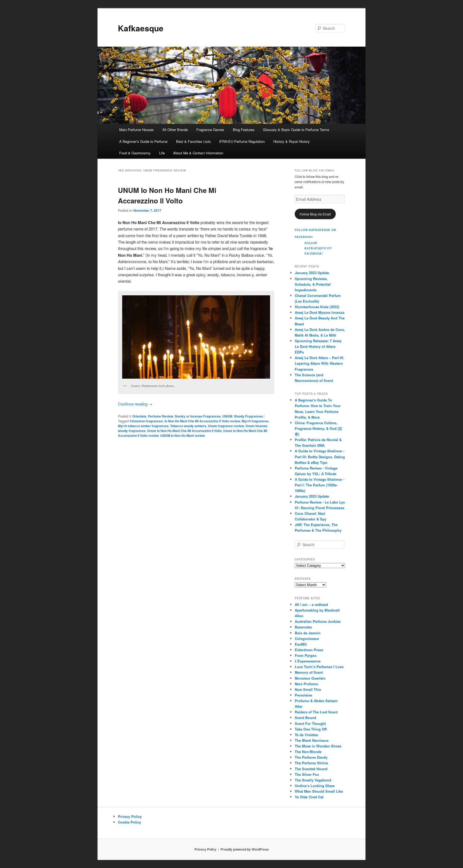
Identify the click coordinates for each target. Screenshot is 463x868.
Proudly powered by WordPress (245, 849)
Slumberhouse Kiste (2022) (317, 306)
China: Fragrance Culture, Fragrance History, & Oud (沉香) (318, 428)
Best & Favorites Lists (193, 141)
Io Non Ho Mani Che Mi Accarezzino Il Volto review (202, 421)
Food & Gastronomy (135, 152)
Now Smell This (308, 689)
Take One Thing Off (311, 729)
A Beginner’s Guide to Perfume (143, 141)
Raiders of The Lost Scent (316, 711)
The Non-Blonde (308, 751)
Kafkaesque (140, 28)
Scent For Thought (310, 723)
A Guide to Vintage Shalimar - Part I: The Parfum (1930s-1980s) (319, 485)
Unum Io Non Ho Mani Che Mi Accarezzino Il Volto (184, 430)
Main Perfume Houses (136, 129)
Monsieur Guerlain (310, 678)
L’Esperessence (307, 661)
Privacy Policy (130, 816)
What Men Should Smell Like (319, 791)
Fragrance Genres (210, 129)
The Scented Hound (311, 768)
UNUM (227, 416)
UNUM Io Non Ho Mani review (182, 435)
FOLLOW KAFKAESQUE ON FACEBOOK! (318, 248)
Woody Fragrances (248, 416)
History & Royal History (291, 141)
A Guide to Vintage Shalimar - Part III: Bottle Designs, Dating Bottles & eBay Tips (320, 456)
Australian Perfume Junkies (318, 621)
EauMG (301, 644)
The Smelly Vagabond (313, 780)
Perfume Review (160, 416)
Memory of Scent (309, 672)
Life (162, 152)
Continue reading (135, 404)
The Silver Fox (307, 774)
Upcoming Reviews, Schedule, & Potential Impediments (313, 284)
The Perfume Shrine (311, 762)
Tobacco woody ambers (188, 425)
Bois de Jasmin (307, 632)
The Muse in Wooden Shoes (318, 745)
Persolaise (303, 695)
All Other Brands (175, 129)
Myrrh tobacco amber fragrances (143, 425)
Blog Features (244, 129)
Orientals (139, 416)
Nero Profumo (306, 683)
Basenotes (303, 626)
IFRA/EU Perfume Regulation (242, 141)
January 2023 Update (312, 272)
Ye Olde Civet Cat (309, 796)
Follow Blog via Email (315, 214)
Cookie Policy (129, 822)
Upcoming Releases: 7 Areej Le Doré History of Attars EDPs (318, 346)
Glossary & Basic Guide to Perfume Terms (296, 129)
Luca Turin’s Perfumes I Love (319, 666)
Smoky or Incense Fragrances (198, 416)
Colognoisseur (307, 638)
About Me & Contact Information (198, 152)
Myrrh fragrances (255, 421)
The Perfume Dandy (311, 757)
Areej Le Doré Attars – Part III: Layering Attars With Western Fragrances (319, 363)
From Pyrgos (305, 655)
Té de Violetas (306, 734)
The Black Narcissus (311, 740)
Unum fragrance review (226, 425)
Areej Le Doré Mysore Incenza (319, 312)
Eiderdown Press (309, 649)
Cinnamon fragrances (146, 421)
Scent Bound (305, 717)
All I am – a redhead (311, 604)
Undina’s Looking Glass (315, 785)
